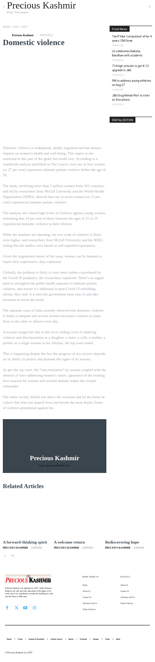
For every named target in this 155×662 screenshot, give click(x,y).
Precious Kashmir (23, 35)
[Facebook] (7, 607)
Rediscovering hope (122, 542)
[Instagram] (34, 607)
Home (6, 26)
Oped (16, 26)
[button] (149, 6)
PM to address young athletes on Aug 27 (131, 83)
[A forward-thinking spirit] (26, 516)
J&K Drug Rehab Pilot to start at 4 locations (131, 97)
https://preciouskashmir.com (54, 465)
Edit (24, 26)
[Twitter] (16, 607)
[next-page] (11, 556)
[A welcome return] (77, 516)
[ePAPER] (131, 142)
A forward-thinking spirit (25, 542)
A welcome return (69, 542)
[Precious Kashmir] (7, 35)
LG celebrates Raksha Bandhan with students (127, 53)
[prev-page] (5, 556)
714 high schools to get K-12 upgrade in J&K (130, 68)
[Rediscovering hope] (128, 516)
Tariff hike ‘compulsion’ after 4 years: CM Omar (132, 38)
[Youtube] (25, 607)
